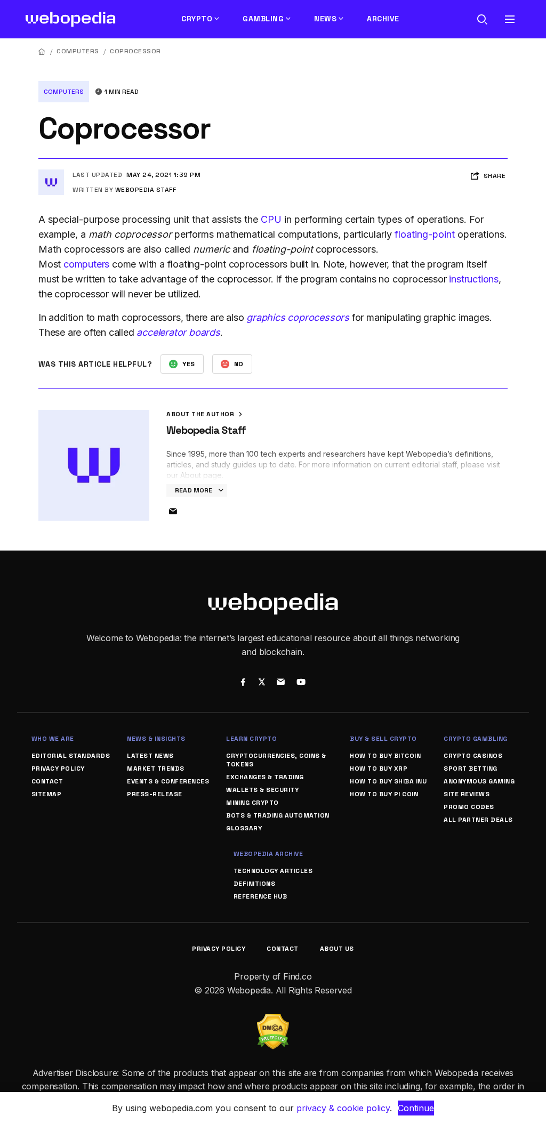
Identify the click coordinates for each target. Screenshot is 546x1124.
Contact (47, 781)
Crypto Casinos (473, 755)
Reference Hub (260, 896)
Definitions (255, 883)
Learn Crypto (251, 738)
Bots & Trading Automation (278, 815)
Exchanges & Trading (265, 777)
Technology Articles (273, 871)
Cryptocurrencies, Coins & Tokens (276, 760)
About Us (337, 948)
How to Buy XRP (378, 768)
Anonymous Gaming (479, 781)
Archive (383, 18)
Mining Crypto (252, 802)
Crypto (196, 18)
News (325, 18)
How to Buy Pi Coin (384, 794)
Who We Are (52, 738)
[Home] (42, 51)
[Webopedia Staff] (51, 173)
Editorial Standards (70, 755)
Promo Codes (469, 807)
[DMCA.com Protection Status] (273, 1020)
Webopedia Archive (268, 854)
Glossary (244, 828)
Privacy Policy (58, 768)
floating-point (425, 234)
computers (86, 264)
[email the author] (172, 511)
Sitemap (46, 794)
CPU (271, 219)
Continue (416, 1108)
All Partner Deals (478, 819)
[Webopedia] (71, 19)
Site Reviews (466, 794)
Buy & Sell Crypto (383, 738)
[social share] (243, 683)
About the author (201, 414)
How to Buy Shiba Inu (388, 781)
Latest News (150, 755)
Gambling (263, 18)
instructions (474, 279)
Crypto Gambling (476, 738)
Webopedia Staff (145, 189)
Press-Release (154, 794)
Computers (78, 51)
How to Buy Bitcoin (385, 755)
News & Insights (156, 738)
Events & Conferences (168, 781)
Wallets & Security (262, 790)
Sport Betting (470, 768)
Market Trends (155, 768)
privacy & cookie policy (343, 1108)
